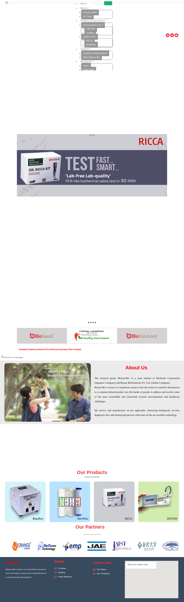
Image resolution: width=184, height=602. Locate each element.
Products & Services (91, 20)
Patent (86, 66)
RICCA (89, 41)
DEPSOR (90, 29)
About (83, 8)
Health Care (88, 37)
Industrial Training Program (95, 53)
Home (83, 3)
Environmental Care (92, 25)
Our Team (87, 16)
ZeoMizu (90, 33)
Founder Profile (90, 12)
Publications (88, 70)
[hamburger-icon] (108, 3)
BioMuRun (91, 45)
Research (85, 61)
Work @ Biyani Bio (91, 57)
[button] (88, 322)
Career (84, 49)
